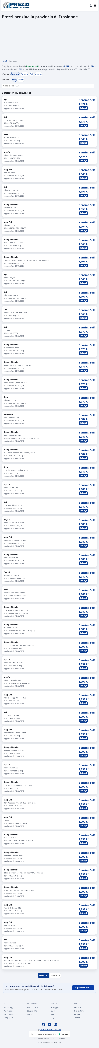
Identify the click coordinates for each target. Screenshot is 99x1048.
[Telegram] (49, 1025)
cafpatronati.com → (83, 988)
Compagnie (8, 1018)
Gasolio (24, 74)
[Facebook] (43, 1025)
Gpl (31, 74)
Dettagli (83, 108)
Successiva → (55, 975)
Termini (77, 1018)
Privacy (77, 1014)
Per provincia (9, 1014)
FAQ (52, 1018)
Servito (21, 79)
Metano (38, 74)
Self (14, 79)
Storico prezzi (32, 1007)
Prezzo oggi (8, 1007)
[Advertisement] (49, 39)
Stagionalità (32, 1011)
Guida (53, 1011)
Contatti (77, 1007)
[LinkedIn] (55, 1025)
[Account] (90, 5)
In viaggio (55, 1007)
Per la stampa (79, 1011)
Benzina (15, 74)
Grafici (29, 1014)
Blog (52, 1014)
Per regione (8, 1011)
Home (4, 61)
